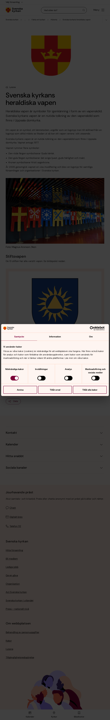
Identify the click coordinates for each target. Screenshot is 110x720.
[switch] (41, 378)
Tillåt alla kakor (89, 390)
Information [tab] (55, 336)
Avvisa (20, 390)
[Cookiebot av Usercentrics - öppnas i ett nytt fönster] (94, 328)
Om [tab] (91, 336)
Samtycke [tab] (19, 336)
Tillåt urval (55, 390)
